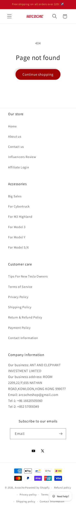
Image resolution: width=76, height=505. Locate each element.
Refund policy (62, 487)
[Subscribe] (61, 433)
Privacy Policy (18, 297)
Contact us (16, 147)
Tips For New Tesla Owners (28, 276)
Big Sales (14, 196)
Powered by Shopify (37, 487)
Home (12, 126)
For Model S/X (18, 247)
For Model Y (17, 237)
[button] (9, 16)
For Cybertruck (19, 206)
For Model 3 (17, 227)
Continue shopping (38, 74)
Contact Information (23, 338)
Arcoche (20, 487)
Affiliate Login (18, 167)
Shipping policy (25, 501)
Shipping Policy (19, 307)
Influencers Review (22, 157)
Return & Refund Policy (25, 317)
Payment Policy (19, 328)
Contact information (52, 501)
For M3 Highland (20, 216)
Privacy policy (28, 494)
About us (14, 136)
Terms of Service (20, 287)
